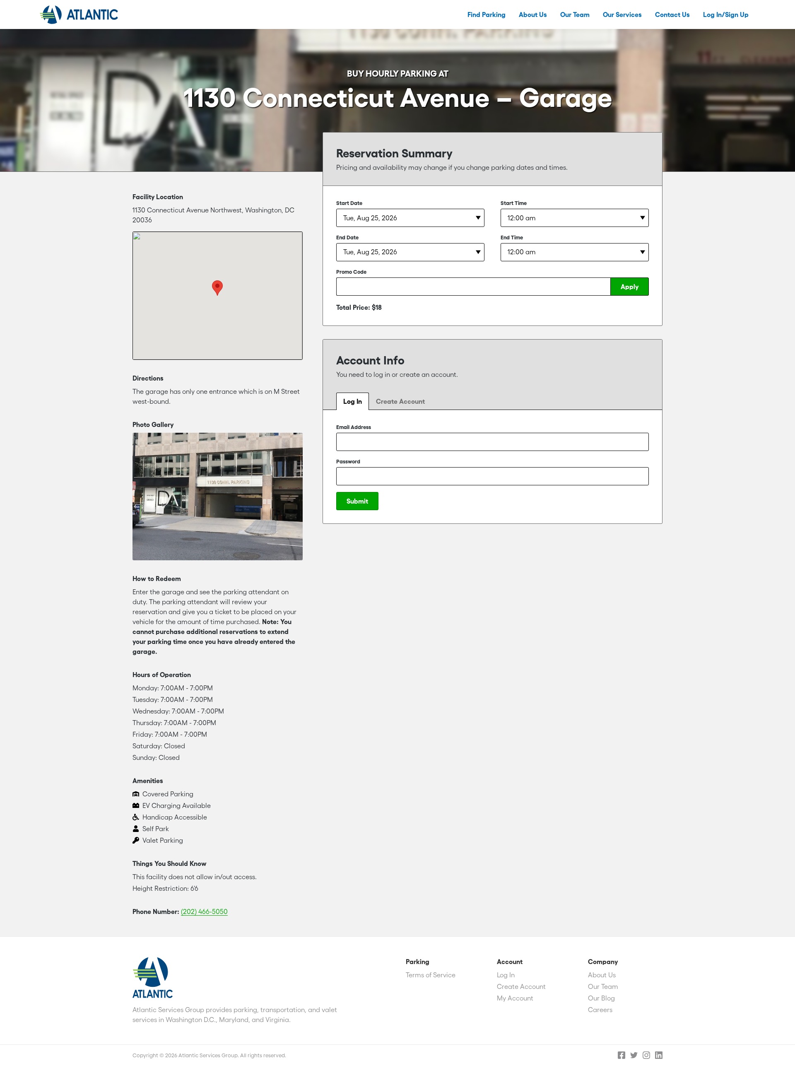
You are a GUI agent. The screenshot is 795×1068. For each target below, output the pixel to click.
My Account (515, 998)
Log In (352, 401)
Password (348, 461)
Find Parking (486, 14)
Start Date (349, 203)
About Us (533, 14)
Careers (600, 1009)
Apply (629, 286)
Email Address (353, 427)
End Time (512, 237)
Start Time (514, 203)
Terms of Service (430, 975)
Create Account (400, 401)
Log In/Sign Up (726, 14)
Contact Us (672, 14)
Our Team (575, 14)
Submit (357, 501)
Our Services (622, 14)
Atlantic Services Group (79, 14)
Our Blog (601, 998)
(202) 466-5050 (204, 911)
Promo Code (351, 272)
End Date (347, 237)
